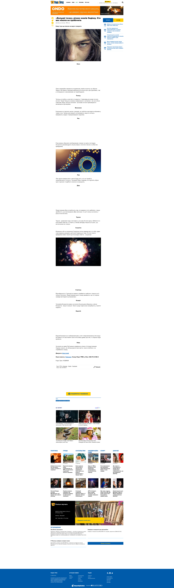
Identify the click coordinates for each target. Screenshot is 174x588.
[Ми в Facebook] (110, 573)
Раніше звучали (91, 578)
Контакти (109, 579)
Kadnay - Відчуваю (60, 515)
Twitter (69, 366)
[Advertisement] (78, 76)
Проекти (90, 575)
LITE (77, 2)
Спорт (102, 451)
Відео (70, 575)
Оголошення (56, 527)
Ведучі (89, 577)
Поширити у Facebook (79, 394)
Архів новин (109, 576)
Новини (68, 2)
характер (57, 400)
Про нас (87, 2)
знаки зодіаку (66, 400)
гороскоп (62, 400)
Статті (70, 578)
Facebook (74, 366)
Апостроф (65, 353)
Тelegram (68, 357)
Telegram (65, 366)
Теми (73, 2)
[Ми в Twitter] (112, 573)
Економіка (80, 581)
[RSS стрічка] (107, 573)
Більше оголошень (105, 543)
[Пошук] (122, 2)
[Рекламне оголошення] (87, 10)
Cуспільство (80, 451)
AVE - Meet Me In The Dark (61, 518)
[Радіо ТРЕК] (57, 2)
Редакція (98, 367)
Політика (54, 451)
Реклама (81, 2)
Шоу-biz (116, 451)
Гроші (65, 451)
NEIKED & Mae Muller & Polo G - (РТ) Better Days (63, 512)
